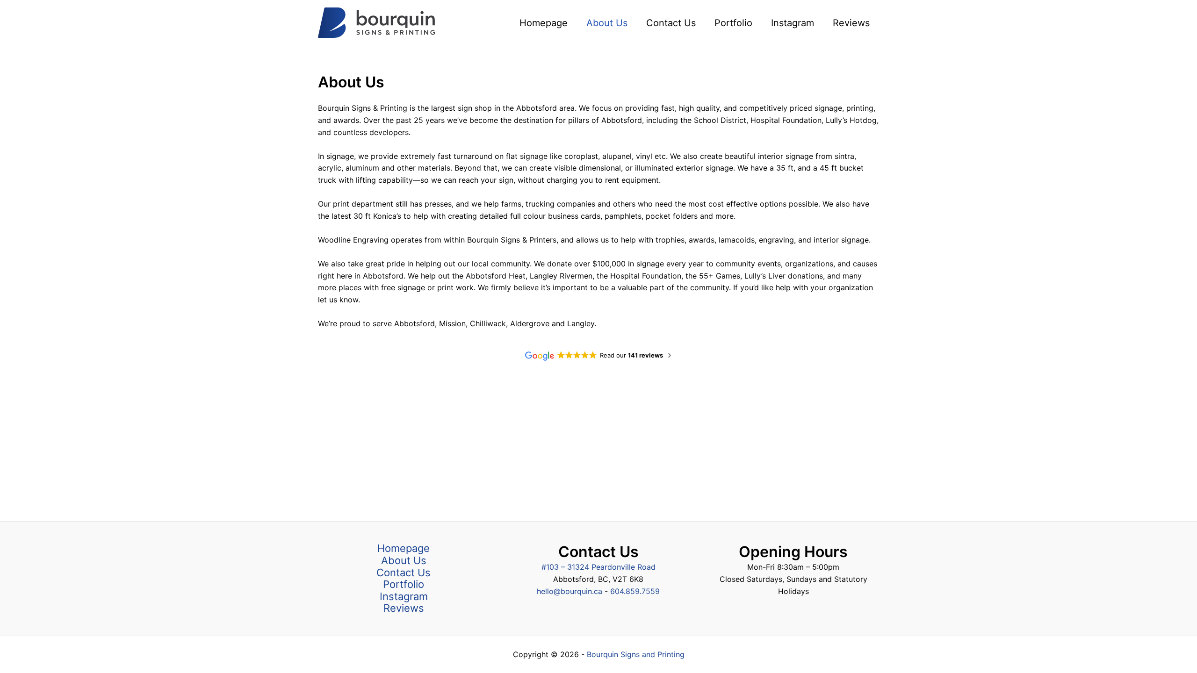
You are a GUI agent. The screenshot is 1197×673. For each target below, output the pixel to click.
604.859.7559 (635, 591)
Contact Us (403, 573)
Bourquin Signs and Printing (636, 654)
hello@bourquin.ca (571, 591)
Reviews (403, 608)
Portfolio (403, 584)
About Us (403, 560)
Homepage (403, 548)
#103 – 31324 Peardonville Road (598, 567)
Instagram (404, 596)
